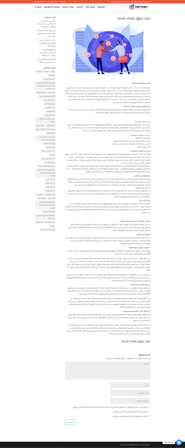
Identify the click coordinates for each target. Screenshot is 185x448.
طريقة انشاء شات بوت (49, 211)
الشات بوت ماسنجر (50, 115)
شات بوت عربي (51, 179)
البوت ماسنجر (51, 92)
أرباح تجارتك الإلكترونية (49, 79)
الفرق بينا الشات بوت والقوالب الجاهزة (47, 120)
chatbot (53, 71)
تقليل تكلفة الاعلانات (49, 143)
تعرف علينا (90, 7)
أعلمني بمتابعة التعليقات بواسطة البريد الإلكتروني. (130, 411)
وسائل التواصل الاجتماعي (129, 162)
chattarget (39, 71)
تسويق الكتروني (50, 133)
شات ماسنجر (51, 198)
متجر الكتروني (39, 222)
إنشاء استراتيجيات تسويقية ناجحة (119, 99)
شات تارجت (40, 194)
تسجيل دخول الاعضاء (52, 2)
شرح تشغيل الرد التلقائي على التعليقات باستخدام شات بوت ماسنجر (47, 205)
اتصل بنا (38, 7)
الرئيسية (101, 7)
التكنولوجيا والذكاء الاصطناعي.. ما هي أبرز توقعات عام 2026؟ (47, 52)
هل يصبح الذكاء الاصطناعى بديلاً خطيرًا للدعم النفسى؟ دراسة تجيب (46, 33)
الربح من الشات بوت (49, 104)
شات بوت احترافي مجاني (48, 158)
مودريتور (52, 226)
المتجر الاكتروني (50, 125)
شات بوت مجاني (50, 187)
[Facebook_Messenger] (179, 442)
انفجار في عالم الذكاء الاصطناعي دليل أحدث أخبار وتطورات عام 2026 (46, 23)
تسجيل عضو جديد (39, 2)
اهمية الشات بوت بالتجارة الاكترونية (45, 129)
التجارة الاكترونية (41, 92)
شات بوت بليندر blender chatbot (46, 166)
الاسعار (80, 7)
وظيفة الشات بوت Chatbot (47, 229)
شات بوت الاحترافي (50, 162)
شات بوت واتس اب (50, 194)
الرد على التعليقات (50, 107)
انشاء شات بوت (40, 125)
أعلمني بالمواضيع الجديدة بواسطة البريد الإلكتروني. (129, 416)
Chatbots (46, 71)
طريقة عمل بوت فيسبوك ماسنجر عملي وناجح (46, 217)
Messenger (52, 75)
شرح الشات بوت (41, 198)
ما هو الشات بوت (50, 222)
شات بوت (52, 155)
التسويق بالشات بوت (49, 100)
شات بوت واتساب (50, 191)
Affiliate (62, 2)
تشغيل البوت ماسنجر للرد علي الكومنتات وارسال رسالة (47, 138)
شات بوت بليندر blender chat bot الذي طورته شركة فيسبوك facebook (46, 173)
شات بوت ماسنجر (50, 183)
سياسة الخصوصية (52, 7)
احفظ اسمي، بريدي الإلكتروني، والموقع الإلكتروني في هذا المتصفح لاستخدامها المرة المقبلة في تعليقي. (110, 407)
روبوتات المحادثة (50, 147)
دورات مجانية (68, 7)
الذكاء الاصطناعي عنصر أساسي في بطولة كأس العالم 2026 (47, 42)
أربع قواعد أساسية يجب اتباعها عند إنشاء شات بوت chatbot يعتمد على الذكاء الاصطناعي (45, 86)
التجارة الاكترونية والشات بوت (47, 96)
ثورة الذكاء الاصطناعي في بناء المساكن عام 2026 (46, 61)
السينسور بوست (50, 111)
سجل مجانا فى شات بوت (48, 151)
